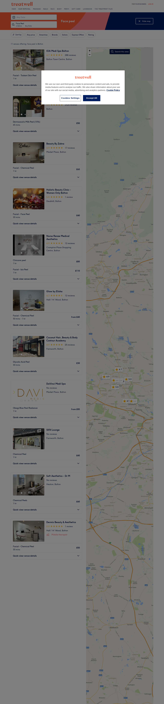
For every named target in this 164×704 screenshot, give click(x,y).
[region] (83, 87)
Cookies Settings (70, 98)
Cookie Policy (113, 90)
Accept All (91, 98)
